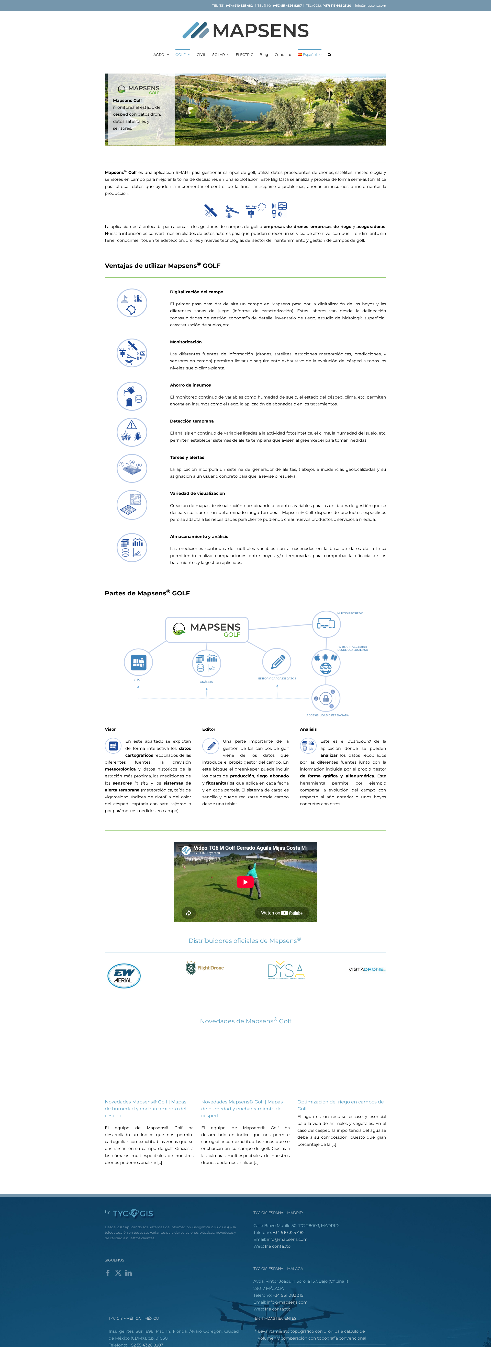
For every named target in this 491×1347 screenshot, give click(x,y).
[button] (329, 54)
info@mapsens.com (370, 5)
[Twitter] (118, 1273)
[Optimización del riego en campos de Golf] (341, 1067)
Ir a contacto (278, 1246)
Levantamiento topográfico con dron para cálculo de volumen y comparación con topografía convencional (312, 1335)
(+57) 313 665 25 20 (336, 5)
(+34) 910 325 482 (239, 5)
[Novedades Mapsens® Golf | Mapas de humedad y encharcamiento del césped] (149, 1067)
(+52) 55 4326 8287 (287, 5)
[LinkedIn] (128, 1273)
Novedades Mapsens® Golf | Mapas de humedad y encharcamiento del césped (145, 1109)
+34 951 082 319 (288, 1295)
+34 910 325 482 (289, 1232)
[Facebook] (108, 1273)
